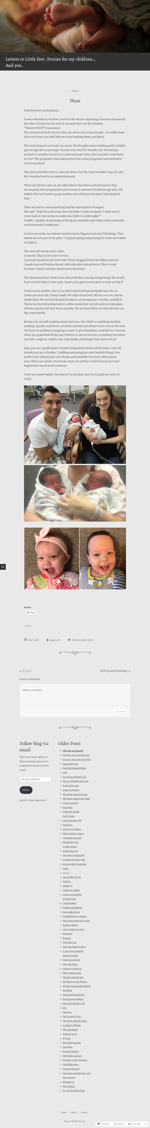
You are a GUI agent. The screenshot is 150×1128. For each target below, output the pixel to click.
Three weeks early (72, 973)
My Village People (72, 1042)
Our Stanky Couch (72, 877)
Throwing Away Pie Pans (75, 794)
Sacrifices (68, 1047)
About (73, 1112)
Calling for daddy (71, 890)
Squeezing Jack (70, 764)
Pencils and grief (71, 1069)
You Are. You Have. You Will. (77, 759)
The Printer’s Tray (72, 1016)
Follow (26, 790)
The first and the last (73, 977)
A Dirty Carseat (70, 803)
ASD (65, 772)
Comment (120, 711)
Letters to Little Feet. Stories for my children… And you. (50, 62)
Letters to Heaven (72, 829)
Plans (65, 868)
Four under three (71, 912)
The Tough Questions (73, 994)
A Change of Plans (72, 1025)
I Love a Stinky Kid (72, 820)
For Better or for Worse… (75, 981)
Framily (67, 938)
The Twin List (69, 942)
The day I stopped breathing (77, 986)
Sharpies (67, 1012)
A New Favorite (70, 851)
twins (90, 640)
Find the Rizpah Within (74, 768)
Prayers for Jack (71, 785)
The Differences (71, 1064)
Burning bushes (71, 1051)
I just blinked (69, 903)
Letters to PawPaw (72, 968)
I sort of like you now (73, 929)
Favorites (67, 933)
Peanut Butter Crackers (75, 916)
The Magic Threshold (73, 855)
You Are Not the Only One (75, 781)
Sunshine (67, 990)
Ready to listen (70, 925)
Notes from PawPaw (73, 999)
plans (83, 640)
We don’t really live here (75, 1060)
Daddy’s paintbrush (72, 907)
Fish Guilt (68, 807)
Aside (75, 91)
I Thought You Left (72, 838)
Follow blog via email (34, 746)
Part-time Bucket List (74, 1003)
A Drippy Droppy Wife (74, 859)
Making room (70, 1034)
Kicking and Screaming (115, 670)
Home (64, 1112)
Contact (84, 1112)
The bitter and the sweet (75, 1021)
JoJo (65, 1008)
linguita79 (55, 640)
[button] (51, 558)
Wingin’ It (68, 825)
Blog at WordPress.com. (75, 1121)
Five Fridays (69, 1086)
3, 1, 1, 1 (25, 670)
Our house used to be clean (76, 920)
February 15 (68, 1082)
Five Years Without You (74, 777)
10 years (67, 1038)
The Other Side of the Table (76, 798)
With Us (67, 881)
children (75, 640)
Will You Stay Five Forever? (76, 755)
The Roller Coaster (72, 1056)
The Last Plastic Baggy (74, 947)
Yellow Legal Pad (71, 960)
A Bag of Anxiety (71, 790)
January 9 (67, 886)
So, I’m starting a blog (74, 1090)
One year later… (71, 964)
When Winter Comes (73, 833)
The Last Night (70, 1029)
